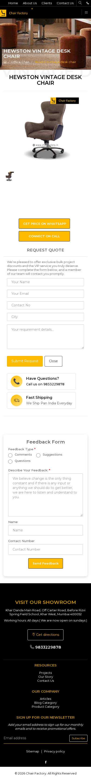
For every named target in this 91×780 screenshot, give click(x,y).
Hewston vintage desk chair (55, 62)
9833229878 (47, 647)
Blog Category (45, 702)
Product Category (45, 706)
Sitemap (32, 751)
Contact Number (21, 541)
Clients (47, 3)
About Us (30, 3)
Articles (45, 699)
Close (53, 361)
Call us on (45, 384)
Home (13, 3)
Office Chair (20, 62)
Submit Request (24, 361)
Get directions (47, 635)
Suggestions (52, 454)
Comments (23, 454)
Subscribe (78, 738)
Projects (45, 673)
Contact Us (65, 3)
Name (13, 522)
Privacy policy (54, 751)
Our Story (45, 677)
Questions (22, 461)
